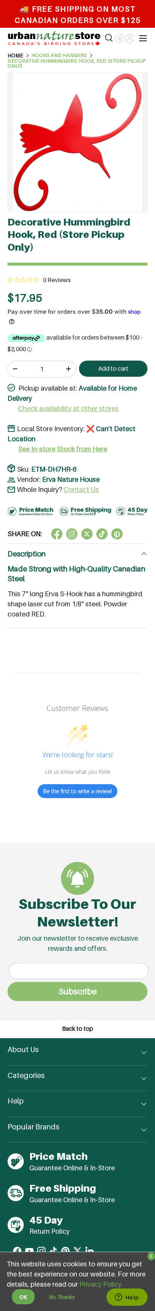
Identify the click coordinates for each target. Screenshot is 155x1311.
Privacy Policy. (101, 1284)
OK (23, 1297)
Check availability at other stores (68, 408)
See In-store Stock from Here (62, 449)
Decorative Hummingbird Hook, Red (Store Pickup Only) (77, 64)
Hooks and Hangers (59, 55)
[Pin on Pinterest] (117, 533)
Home (15, 55)
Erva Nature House (71, 479)
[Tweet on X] (71, 533)
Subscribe (78, 991)
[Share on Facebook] (56, 533)
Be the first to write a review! (77, 791)
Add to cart (113, 368)
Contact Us (81, 489)
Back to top (77, 1028)
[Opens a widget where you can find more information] (126, 1297)
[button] (119, 38)
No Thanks (62, 1297)
